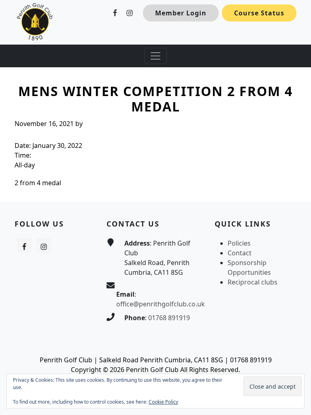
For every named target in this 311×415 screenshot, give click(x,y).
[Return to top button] (295, 186)
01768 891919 (169, 317)
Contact (239, 252)
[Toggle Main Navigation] (155, 56)
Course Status (259, 13)
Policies (239, 243)
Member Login (181, 13)
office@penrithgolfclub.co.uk (160, 303)
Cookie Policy (163, 401)
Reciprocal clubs (252, 282)
